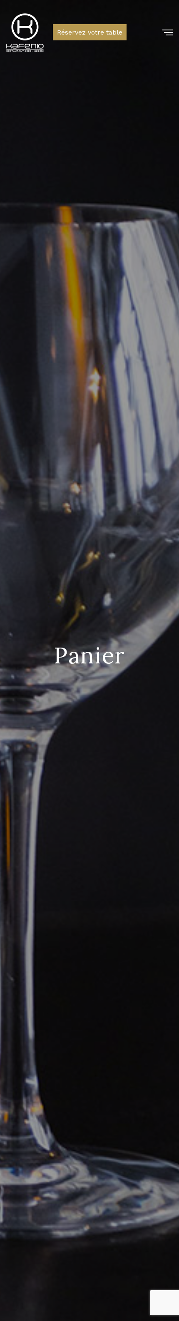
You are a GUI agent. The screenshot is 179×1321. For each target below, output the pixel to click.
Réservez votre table (89, 32)
